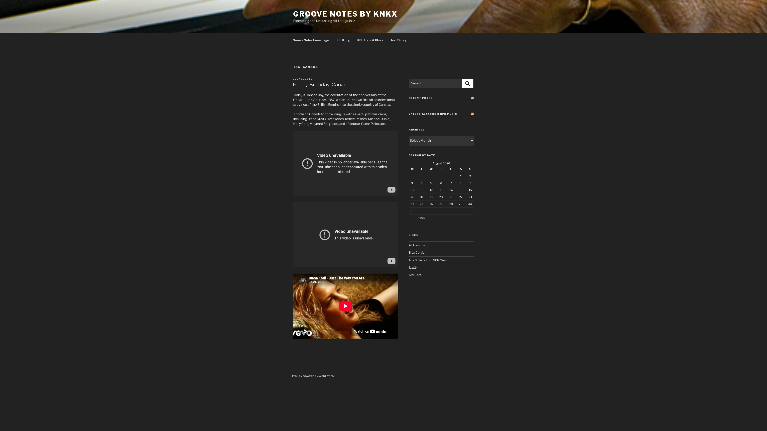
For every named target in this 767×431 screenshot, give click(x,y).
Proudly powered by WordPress (313, 376)
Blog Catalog (417, 252)
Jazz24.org (398, 40)
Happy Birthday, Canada (321, 84)
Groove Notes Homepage (311, 40)
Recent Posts (421, 98)
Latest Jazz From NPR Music (433, 114)
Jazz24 (413, 267)
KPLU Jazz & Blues (370, 40)
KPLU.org (343, 40)
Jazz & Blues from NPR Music (428, 260)
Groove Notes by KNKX (345, 14)
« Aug (421, 217)
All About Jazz (418, 245)
